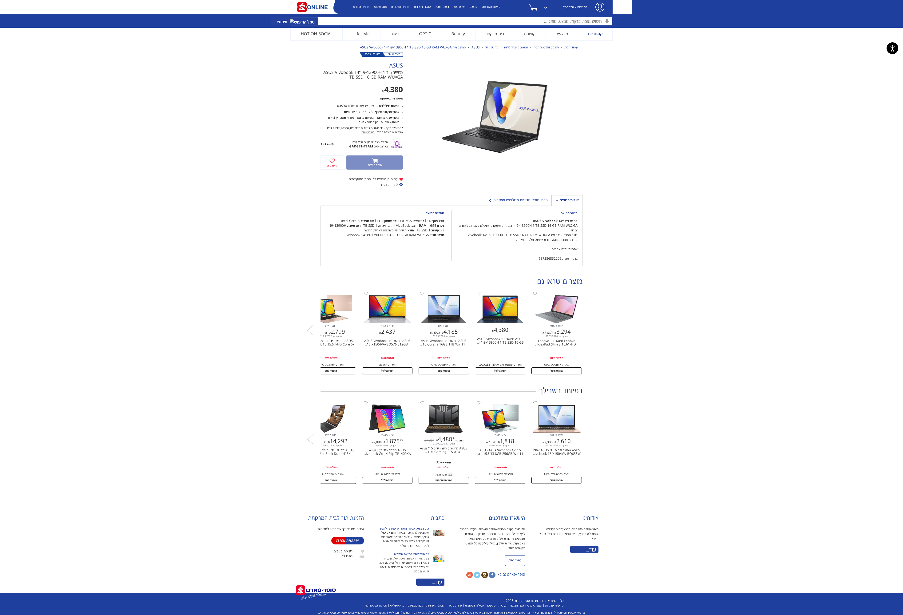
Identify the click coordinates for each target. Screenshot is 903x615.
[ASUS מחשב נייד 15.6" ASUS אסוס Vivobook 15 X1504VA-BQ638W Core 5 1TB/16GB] (554, 402)
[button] (538, 7)
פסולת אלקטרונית (376, 605)
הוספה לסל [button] (557, 371)
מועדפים (332, 165)
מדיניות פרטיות (554, 605)
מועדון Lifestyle (491, 6)
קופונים (529, 34)
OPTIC (425, 34)
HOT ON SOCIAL (317, 34)
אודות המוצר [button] (569, 200)
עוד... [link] (591, 550)
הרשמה (582, 7)
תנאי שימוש (380, 6)
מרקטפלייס (397, 605)
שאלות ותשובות (422, 6)
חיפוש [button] (282, 22)
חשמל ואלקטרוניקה (546, 47)
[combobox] (451, 21)
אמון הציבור (517, 605)
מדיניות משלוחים (400, 6)
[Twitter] (477, 574)
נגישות (503, 605)
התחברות (568, 7)
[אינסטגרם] (484, 574)
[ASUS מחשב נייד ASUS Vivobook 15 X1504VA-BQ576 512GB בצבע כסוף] (385, 293)
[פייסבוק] (492, 574)
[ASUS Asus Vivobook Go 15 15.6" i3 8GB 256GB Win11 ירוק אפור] (498, 402)
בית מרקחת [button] (494, 34)
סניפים (473, 6)
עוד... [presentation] (437, 582)
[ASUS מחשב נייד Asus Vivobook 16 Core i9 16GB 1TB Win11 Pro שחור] (441, 293)
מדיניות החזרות (361, 6)
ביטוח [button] (394, 34)
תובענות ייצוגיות (435, 605)
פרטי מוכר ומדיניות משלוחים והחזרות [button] (520, 200)
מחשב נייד (492, 47)
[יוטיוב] (469, 574)
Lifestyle (361, 34)
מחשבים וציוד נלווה (516, 47)
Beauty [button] (458, 34)
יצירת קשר (459, 6)
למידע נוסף (368, 132)
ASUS (475, 47)
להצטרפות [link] (515, 560)
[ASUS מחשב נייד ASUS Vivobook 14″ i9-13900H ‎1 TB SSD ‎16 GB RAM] (498, 293)
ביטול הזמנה (442, 6)
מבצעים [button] (562, 34)
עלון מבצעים (415, 605)
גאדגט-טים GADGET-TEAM (368, 146)
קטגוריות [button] (595, 34)
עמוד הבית (571, 47)
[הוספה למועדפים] (535, 294)
